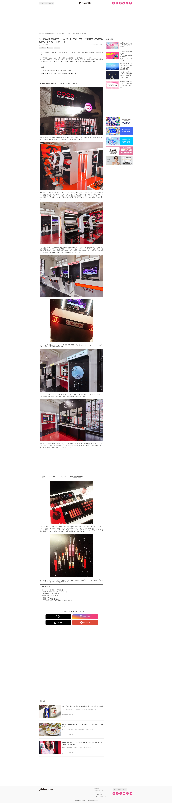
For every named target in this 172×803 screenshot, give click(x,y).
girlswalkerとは (99, 790)
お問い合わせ (98, 792)
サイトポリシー (98, 794)
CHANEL (43, 47)
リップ (57, 47)
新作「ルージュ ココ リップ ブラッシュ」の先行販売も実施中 (59, 73)
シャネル (50, 47)
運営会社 (97, 788)
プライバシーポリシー (100, 796)
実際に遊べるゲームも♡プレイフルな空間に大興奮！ (56, 70)
